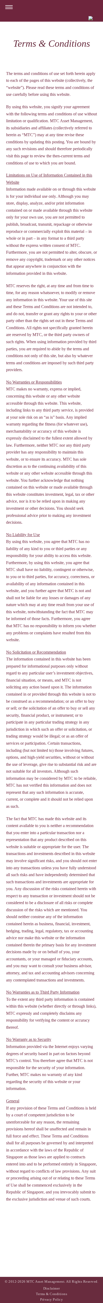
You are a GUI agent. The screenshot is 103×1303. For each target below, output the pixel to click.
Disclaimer (51, 1288)
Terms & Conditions (51, 1294)
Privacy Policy (51, 1299)
